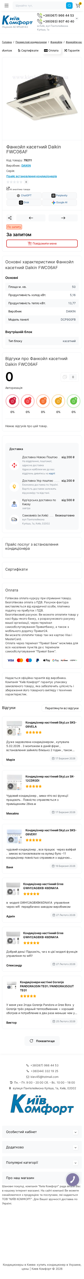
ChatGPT (26, 195)
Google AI (61, 202)
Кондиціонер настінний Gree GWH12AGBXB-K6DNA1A (43, 886)
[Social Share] (9, 217)
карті (52, 473)
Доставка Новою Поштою (39, 457)
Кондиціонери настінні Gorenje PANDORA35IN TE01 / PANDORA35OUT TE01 (47, 986)
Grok (26, 202)
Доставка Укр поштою (37, 480)
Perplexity (61, 195)
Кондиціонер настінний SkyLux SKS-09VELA (51, 724)
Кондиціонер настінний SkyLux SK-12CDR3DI (50, 778)
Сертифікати (29, 50)
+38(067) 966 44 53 (58, 15)
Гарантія (73, 50)
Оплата (53, 50)
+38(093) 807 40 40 (58, 21)
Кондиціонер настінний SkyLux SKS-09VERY (51, 832)
